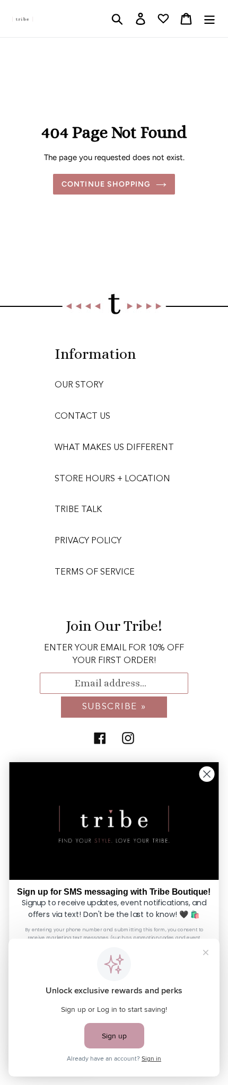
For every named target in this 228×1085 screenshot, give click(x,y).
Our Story (79, 385)
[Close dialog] (207, 774)
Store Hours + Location (112, 479)
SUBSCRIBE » (114, 706)
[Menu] (209, 19)
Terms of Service (95, 572)
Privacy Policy (88, 541)
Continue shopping (106, 184)
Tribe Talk (78, 510)
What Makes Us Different (114, 448)
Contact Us (82, 416)
